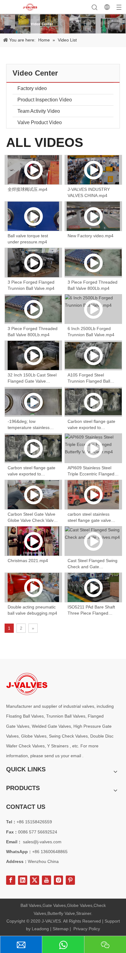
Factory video (32, 88)
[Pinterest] (70, 880)
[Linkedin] (22, 880)
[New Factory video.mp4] (93, 216)
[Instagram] (58, 880)
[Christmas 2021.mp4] (33, 541)
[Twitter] (34, 880)
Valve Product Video (39, 122)
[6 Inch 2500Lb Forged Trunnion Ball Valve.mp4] (93, 309)
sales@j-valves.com (42, 841)
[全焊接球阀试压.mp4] (33, 169)
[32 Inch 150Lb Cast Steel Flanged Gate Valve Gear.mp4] (33, 355)
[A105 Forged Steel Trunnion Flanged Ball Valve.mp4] (93, 355)
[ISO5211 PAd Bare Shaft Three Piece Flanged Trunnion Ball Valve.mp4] (93, 587)
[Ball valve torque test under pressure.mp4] (33, 216)
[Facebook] (10, 880)
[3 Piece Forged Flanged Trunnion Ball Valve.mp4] (33, 262)
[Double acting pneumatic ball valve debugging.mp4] (33, 587)
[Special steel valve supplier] (26, 684)
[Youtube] (46, 880)
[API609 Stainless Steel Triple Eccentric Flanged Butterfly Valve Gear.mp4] (93, 448)
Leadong (40, 928)
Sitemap (61, 928)
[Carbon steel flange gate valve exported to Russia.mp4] (93, 401)
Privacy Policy (86, 928)
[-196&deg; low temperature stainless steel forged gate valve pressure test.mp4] (33, 401)
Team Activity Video (38, 111)
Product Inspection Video (44, 99)
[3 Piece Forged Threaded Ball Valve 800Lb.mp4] (93, 262)
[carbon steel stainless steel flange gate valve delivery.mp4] (93, 494)
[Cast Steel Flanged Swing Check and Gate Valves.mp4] (93, 541)
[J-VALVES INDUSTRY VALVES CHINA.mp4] (93, 169)
